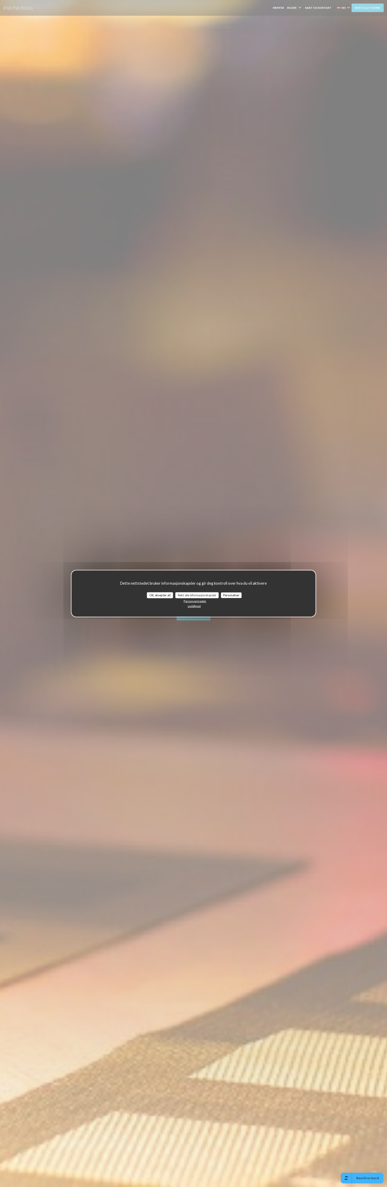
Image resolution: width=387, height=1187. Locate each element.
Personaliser (231, 595)
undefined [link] (194, 606)
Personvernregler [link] (195, 601)
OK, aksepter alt (160, 595)
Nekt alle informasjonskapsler (197, 595)
